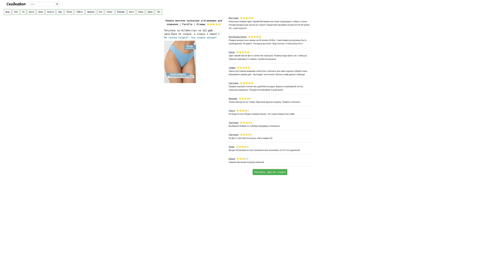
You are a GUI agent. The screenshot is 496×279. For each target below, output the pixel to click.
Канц (140, 12)
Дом (40, 12)
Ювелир (121, 12)
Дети (31, 12)
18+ (158, 12)
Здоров (90, 12)
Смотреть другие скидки (270, 172)
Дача (150, 12)
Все (7, 11)
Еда (60, 12)
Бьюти (50, 12)
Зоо (100, 12)
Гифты (79, 12)
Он (23, 12)
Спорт (110, 12)
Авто (131, 12)
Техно (69, 12)
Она (16, 12)
